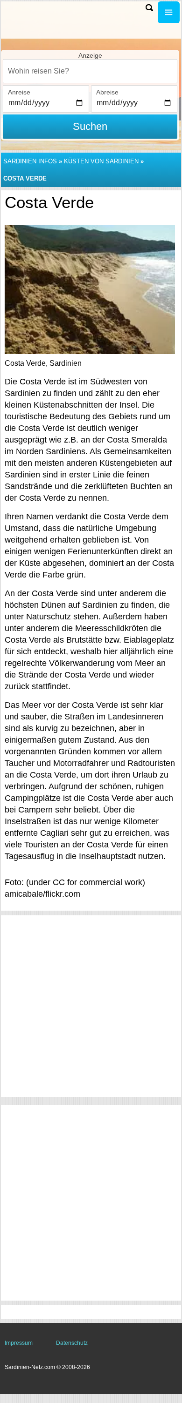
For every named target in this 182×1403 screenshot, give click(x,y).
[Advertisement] (91, 1006)
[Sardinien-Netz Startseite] (35, 13)
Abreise (107, 92)
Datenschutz (72, 1343)
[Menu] (169, 12)
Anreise (19, 92)
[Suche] (149, 7)
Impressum (19, 1343)
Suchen (90, 126)
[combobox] (90, 71)
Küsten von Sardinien (101, 161)
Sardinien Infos (30, 161)
